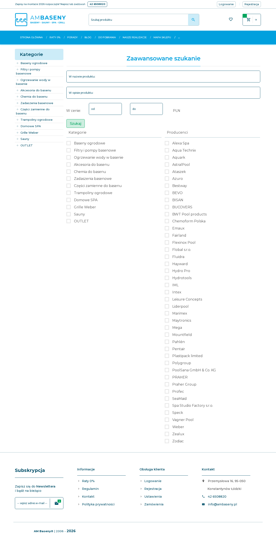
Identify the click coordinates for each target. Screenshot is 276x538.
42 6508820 (97, 4)
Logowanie (153, 481)
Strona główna (31, 37)
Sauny (24, 139)
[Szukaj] (193, 19)
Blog (88, 37)
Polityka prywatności (98, 504)
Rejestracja (153, 489)
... (179, 37)
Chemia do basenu (33, 96)
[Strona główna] (40, 19)
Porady (72, 37)
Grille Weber (29, 132)
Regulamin (90, 489)
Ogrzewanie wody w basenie (33, 82)
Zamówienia (153, 504)
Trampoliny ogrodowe (36, 119)
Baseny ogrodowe (33, 63)
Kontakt (88, 496)
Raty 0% (55, 37)
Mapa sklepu (162, 37)
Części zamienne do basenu (33, 111)
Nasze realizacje (135, 37)
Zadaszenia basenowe (36, 103)
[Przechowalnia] (231, 20)
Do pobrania (107, 37)
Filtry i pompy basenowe (28, 71)
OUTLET (26, 145)
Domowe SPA (30, 126)
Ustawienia (153, 496)
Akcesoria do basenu (35, 90)
